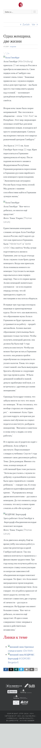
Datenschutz (26, 718)
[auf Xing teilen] (16, 669)
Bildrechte (12, 720)
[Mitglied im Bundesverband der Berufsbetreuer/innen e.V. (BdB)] (29, 684)
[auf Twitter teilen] (11, 669)
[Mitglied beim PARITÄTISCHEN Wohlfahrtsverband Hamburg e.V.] (14, 684)
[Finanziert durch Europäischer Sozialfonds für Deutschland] (20, 701)
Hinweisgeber (27, 720)
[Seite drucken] (31, 669)
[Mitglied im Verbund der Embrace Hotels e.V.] (12, 690)
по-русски (13, 46)
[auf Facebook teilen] (5, 669)
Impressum (12, 718)
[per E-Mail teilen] (26, 669)
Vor (33, 24)
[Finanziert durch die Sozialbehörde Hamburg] (26, 690)
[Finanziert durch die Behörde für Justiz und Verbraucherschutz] (20, 696)
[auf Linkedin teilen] (21, 669)
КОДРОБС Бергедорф (21, 658)
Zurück (26, 24)
